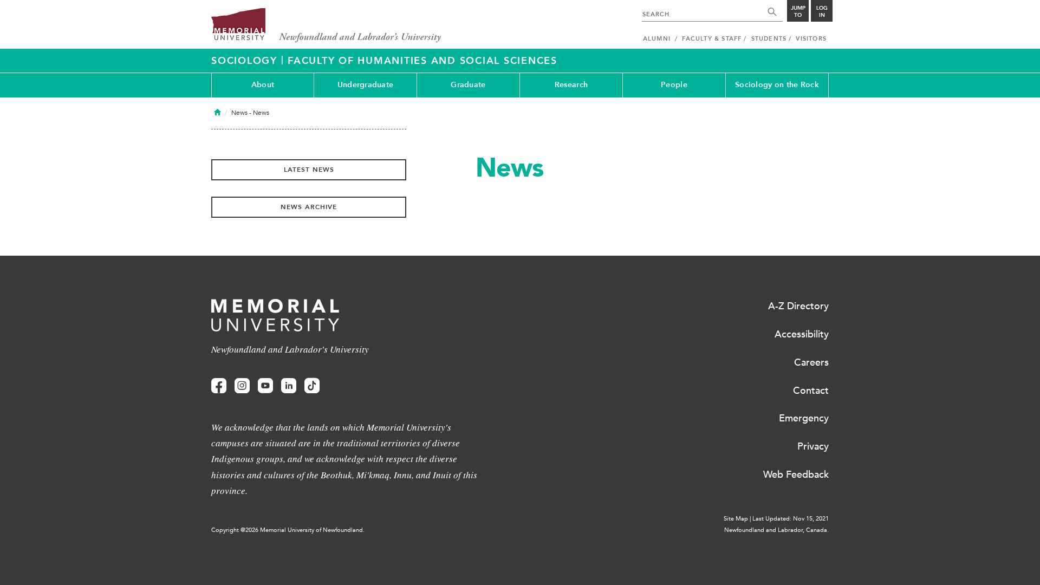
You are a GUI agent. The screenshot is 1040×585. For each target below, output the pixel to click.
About (262, 84)
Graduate (468, 84)
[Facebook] (218, 386)
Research (571, 84)
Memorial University (326, 25)
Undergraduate (365, 84)
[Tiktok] (312, 386)
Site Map (736, 518)
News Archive (309, 207)
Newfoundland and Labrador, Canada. (776, 530)
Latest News (309, 169)
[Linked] (288, 386)
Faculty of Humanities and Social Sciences (422, 61)
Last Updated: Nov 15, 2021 (790, 518)
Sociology (246, 61)
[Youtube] (265, 386)
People (674, 84)
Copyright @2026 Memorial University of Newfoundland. (288, 530)
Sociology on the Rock (777, 84)
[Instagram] (242, 386)
